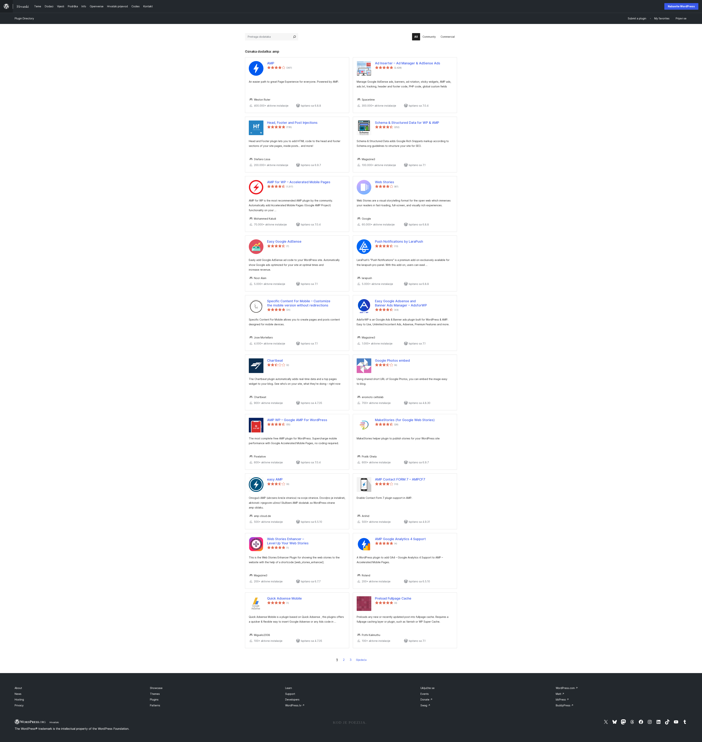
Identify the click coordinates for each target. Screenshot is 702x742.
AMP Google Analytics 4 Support (400, 539)
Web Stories (384, 182)
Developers (292, 699)
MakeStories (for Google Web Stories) (405, 420)
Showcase (156, 688)
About (18, 688)
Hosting (19, 699)
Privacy (19, 705)
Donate (426, 699)
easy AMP (275, 479)
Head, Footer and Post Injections (292, 123)
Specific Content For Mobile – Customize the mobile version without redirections (298, 303)
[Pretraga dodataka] (294, 36)
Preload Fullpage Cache (393, 598)
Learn (288, 688)
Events (424, 693)
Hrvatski (54, 722)
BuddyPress (564, 705)
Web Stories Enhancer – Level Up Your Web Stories (288, 541)
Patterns (155, 705)
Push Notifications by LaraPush (399, 241)
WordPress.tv (295, 705)
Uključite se (427, 688)
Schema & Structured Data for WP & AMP (407, 123)
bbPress (562, 699)
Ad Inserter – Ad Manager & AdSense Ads (407, 63)
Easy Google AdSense (284, 241)
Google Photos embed (392, 360)
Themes (155, 693)
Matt (560, 693)
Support (290, 693)
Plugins (154, 699)
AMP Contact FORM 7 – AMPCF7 (400, 479)
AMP (270, 63)
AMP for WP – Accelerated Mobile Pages (298, 182)
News (18, 693)
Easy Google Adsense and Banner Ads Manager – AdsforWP (401, 303)
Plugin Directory (24, 18)
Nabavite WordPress (681, 6)
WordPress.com (567, 688)
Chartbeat (275, 360)
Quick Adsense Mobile (284, 598)
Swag (425, 705)
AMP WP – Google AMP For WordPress (297, 420)
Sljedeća (361, 659)
